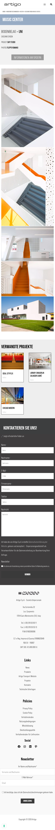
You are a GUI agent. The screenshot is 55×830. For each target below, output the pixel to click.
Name (4, 444)
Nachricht (5, 509)
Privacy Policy (27, 708)
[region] (27, 22)
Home (4, 12)
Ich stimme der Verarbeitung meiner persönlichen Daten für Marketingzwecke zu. (26, 566)
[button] (51, 4)
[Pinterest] (35, 747)
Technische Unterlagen (27, 689)
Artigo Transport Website (27, 676)
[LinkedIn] (30, 747)
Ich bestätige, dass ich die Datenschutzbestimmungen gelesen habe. (28, 792)
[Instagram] (24, 747)
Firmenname (6, 483)
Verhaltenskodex (27, 717)
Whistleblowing (27, 725)
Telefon (4, 496)
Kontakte (27, 684)
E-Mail (4, 470)
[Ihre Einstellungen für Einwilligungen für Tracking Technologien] (4, 826)
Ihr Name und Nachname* (27, 766)
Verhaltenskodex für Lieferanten (27, 734)
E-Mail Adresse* (27, 777)
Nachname (5, 457)
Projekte (27, 680)
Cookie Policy (27, 712)
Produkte (27, 671)
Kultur (22, 12)
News (28, 667)
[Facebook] (19, 747)
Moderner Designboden (13, 12)
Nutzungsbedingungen (27, 721)
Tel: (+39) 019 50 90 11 (29, 622)
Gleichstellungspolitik (27, 730)
